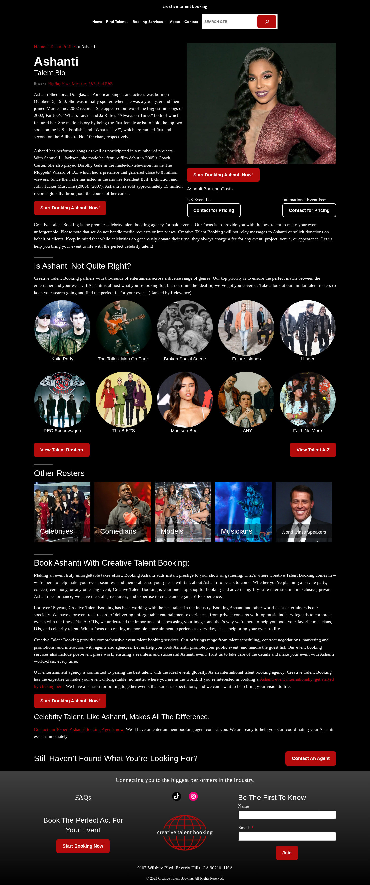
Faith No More (307, 430)
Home (39, 46)
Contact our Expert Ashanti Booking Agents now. (79, 729)
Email (246, 827)
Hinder (307, 358)
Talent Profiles (63, 46)
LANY (246, 430)
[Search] (266, 21)
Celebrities (56, 531)
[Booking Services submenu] (165, 22)
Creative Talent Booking (185, 7)
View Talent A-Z (313, 449)
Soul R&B (105, 84)
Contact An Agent (311, 758)
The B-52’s (123, 430)
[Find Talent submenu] (127, 22)
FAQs (83, 797)
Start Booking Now (83, 846)
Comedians (118, 531)
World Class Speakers (303, 532)
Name (243, 806)
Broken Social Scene (185, 358)
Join (287, 852)
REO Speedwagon (62, 430)
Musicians (79, 84)
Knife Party (62, 358)
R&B (92, 84)
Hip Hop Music (59, 84)
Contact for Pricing (213, 210)
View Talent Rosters (61, 449)
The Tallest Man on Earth (123, 358)
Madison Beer (185, 430)
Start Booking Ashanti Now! (70, 207)
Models (172, 531)
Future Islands (246, 358)
